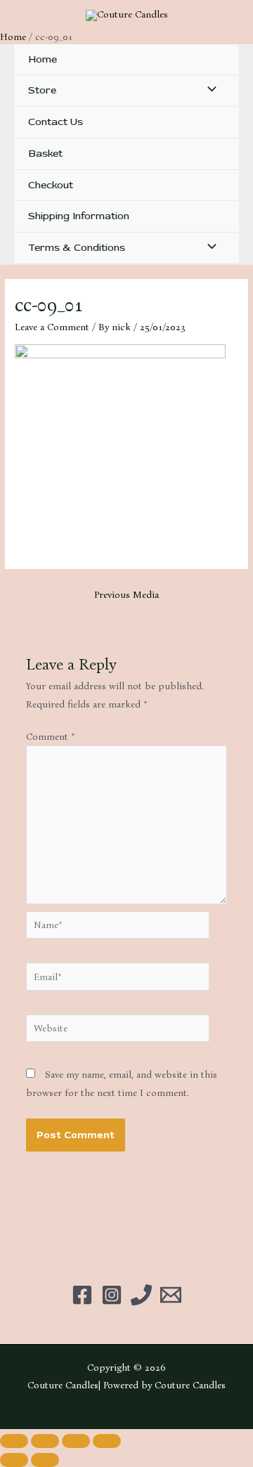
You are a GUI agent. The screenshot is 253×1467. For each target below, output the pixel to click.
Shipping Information (78, 216)
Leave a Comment (52, 327)
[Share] (76, 1441)
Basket (45, 153)
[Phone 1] (141, 1294)
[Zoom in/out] (14, 1441)
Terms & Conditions (76, 247)
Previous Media (126, 595)
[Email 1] (170, 1294)
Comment (50, 737)
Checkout (50, 185)
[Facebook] (82, 1294)
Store (42, 90)
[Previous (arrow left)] (14, 1460)
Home (42, 59)
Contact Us (55, 122)
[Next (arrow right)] (45, 1460)
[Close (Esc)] (107, 1441)
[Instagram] (111, 1294)
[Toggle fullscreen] (45, 1441)
